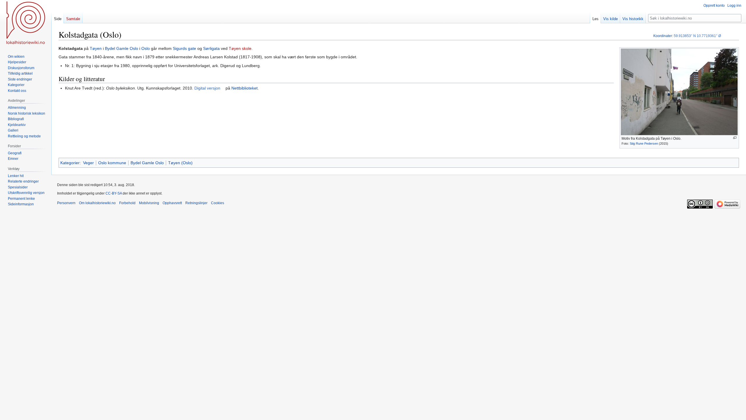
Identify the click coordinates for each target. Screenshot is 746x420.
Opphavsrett (172, 203)
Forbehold (127, 203)
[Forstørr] (735, 137)
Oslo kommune (112, 162)
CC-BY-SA (113, 193)
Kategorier (70, 162)
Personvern (66, 203)
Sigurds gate (184, 48)
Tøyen (96, 48)
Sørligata (211, 48)
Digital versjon (207, 88)
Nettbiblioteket (244, 88)
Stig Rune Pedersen (644, 143)
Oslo (145, 48)
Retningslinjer (196, 203)
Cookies (217, 203)
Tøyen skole (240, 48)
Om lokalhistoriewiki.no (97, 203)
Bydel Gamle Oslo (121, 48)
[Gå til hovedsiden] (25, 23)
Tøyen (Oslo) (180, 162)
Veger (88, 162)
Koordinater (662, 36)
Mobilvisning (149, 203)
